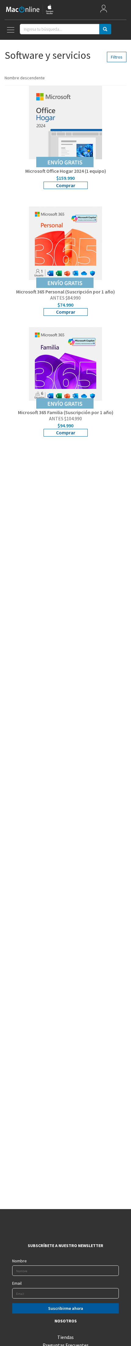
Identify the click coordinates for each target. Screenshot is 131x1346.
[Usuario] (103, 10)
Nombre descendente (25, 78)
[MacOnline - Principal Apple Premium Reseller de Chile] (29, 9)
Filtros (116, 57)
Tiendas (65, 1337)
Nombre (19, 1261)
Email (17, 1283)
